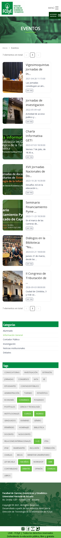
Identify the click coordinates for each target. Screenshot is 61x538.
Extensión (47, 372)
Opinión (38, 468)
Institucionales (11, 413)
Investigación (9, 343)
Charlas (8, 455)
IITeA (46, 441)
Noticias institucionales (14, 348)
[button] (55, 15)
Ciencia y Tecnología (30, 407)
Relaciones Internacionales (17, 441)
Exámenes (25, 420)
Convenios (24, 400)
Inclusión (34, 448)
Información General (13, 335)
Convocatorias (11, 372)
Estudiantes (10, 386)
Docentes (8, 434)
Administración (11, 393)
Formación (49, 448)
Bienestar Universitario (38, 455)
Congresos (23, 379)
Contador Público (11, 339)
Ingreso (40, 413)
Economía (9, 400)
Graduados (10, 420)
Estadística (42, 393)
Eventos (15, 47)
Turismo (28, 393)
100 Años (24, 462)
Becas (20, 455)
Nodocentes (24, 434)
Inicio (5, 47)
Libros (7, 475)
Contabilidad (10, 468)
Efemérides (9, 427)
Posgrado (39, 400)
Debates (7, 352)
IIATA (36, 379)
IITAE (6, 448)
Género (37, 420)
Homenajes (24, 427)
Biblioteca (39, 427)
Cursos (27, 413)
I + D (37, 441)
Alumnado (8, 330)
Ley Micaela (9, 462)
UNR (50, 462)
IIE (44, 379)
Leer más (29, 90)
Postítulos (9, 407)
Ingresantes (19, 448)
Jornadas (8, 379)
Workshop (38, 462)
